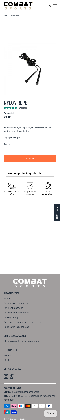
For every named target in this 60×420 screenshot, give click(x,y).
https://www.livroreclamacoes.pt (22, 340)
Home (6, 16)
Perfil (7, 359)
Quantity (7, 144)
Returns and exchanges (16, 312)
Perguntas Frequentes (16, 303)
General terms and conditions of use (23, 322)
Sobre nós (9, 298)
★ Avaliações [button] (57, 212)
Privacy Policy (11, 317)
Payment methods (13, 307)
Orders (7, 354)
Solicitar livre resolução (16, 326)
